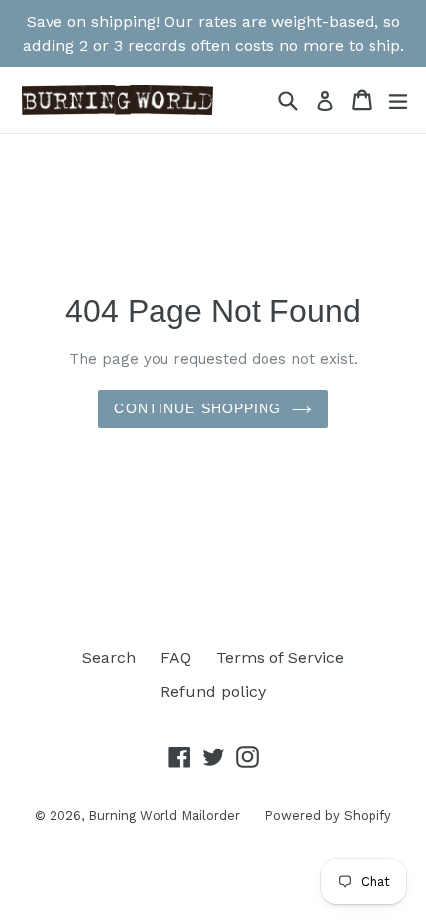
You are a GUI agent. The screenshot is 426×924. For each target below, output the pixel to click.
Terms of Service (280, 657)
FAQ (175, 657)
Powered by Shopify (328, 815)
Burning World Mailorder (164, 815)
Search (109, 657)
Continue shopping (197, 408)
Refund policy (213, 691)
